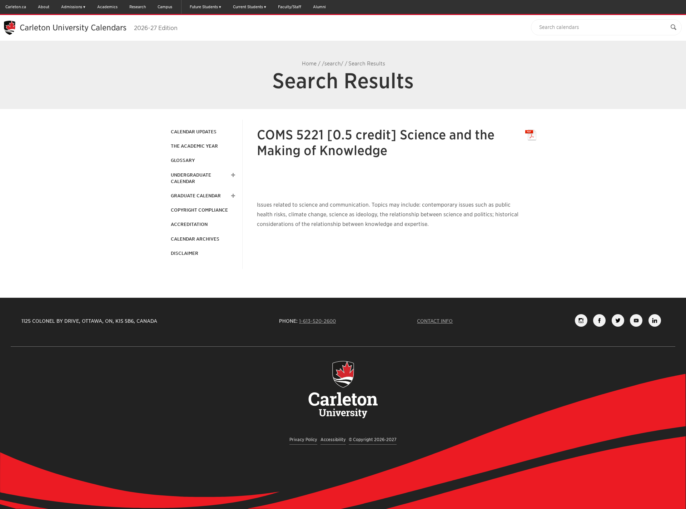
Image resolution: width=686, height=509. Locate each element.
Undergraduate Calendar (191, 178)
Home (309, 63)
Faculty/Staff (289, 6)
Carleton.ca (15, 6)
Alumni (319, 6)
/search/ (332, 63)
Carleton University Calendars (99, 27)
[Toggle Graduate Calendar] (232, 196)
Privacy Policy (303, 439)
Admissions (71, 6)
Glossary (183, 160)
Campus (165, 6)
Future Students (204, 6)
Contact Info (435, 321)
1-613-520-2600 (317, 321)
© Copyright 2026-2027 (373, 439)
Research (137, 6)
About (43, 6)
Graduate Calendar (196, 195)
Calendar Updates (194, 131)
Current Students (248, 6)
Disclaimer (184, 253)
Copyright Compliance (199, 210)
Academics (107, 6)
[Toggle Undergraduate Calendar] (232, 175)
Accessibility (333, 439)
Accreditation (189, 224)
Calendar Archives (195, 239)
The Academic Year (194, 146)
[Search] (673, 27)
